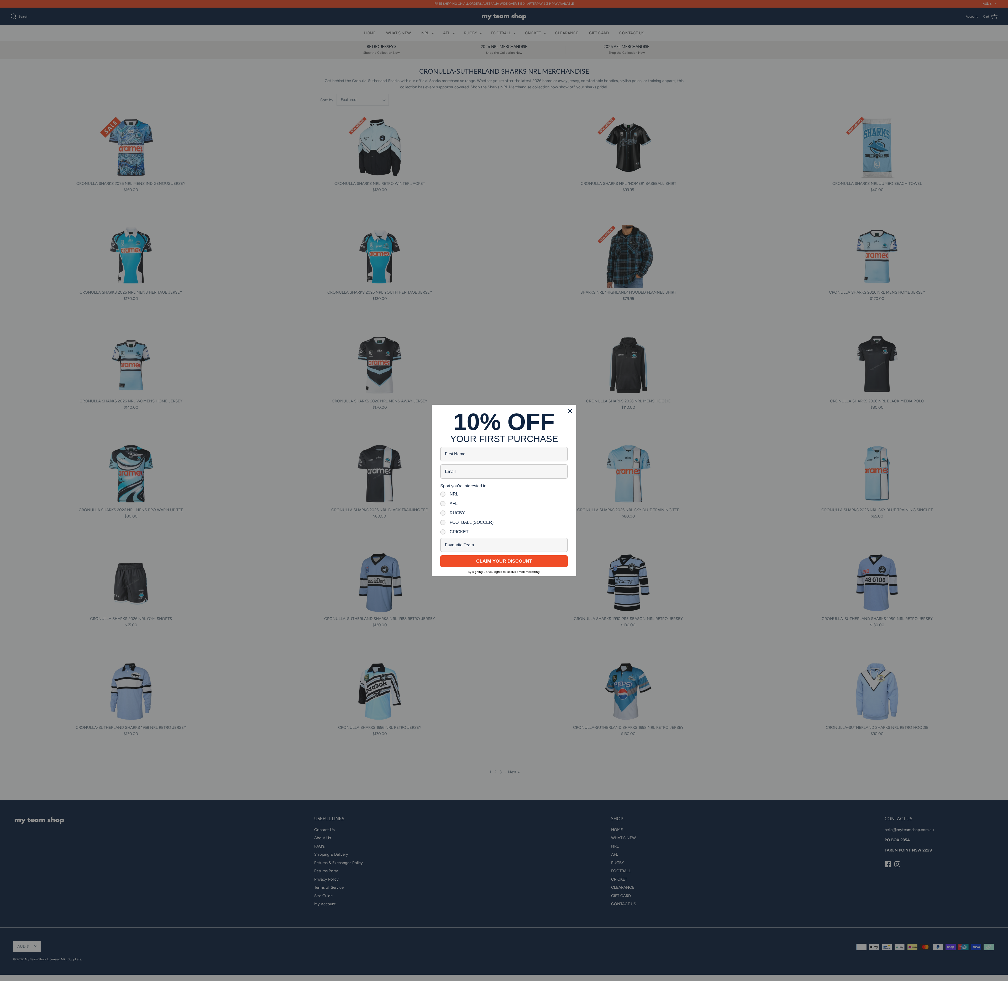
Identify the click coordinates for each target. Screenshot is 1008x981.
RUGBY (457, 513)
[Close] (570, 411)
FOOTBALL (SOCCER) (472, 522)
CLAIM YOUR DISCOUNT (504, 561)
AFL (454, 503)
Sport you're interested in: (463, 486)
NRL (454, 494)
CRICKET (459, 532)
